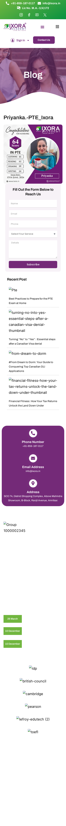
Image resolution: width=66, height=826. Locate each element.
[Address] (33, 483)
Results (37, 585)
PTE (35, 579)
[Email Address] (33, 458)
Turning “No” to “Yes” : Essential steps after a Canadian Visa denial (37, 631)
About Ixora (39, 591)
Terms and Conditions (33, 758)
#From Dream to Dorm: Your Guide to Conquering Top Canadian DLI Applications (31, 366)
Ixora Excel (10, 585)
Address (33, 492)
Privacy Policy (16, 754)
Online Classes (12, 591)
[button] (42, 27)
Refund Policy (50, 754)
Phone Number (33, 442)
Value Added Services (16, 597)
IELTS (7, 579)
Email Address (33, 467)
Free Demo (39, 597)
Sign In (20, 40)
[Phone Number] (33, 433)
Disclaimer (33, 754)
